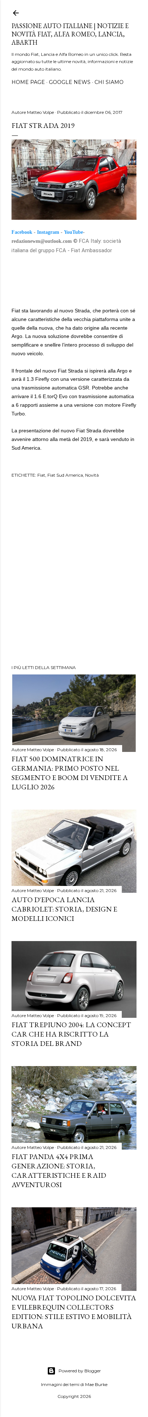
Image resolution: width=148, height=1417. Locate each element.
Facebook (21, 232)
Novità (92, 475)
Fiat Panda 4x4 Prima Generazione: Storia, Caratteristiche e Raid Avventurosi (58, 1170)
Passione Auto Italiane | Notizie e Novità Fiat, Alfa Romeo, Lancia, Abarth (70, 34)
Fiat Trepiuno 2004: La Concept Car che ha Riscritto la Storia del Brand (71, 1034)
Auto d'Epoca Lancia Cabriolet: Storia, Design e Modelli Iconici (64, 909)
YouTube (73, 232)
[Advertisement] (74, 572)
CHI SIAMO (109, 82)
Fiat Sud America (65, 475)
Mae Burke (96, 1384)
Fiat (41, 475)
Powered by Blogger (80, 1370)
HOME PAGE (28, 82)
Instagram (48, 232)
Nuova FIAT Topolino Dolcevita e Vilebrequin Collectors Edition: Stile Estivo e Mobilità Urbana (73, 1312)
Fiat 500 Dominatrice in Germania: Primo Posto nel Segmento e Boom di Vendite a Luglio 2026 (69, 773)
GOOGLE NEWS (70, 82)
